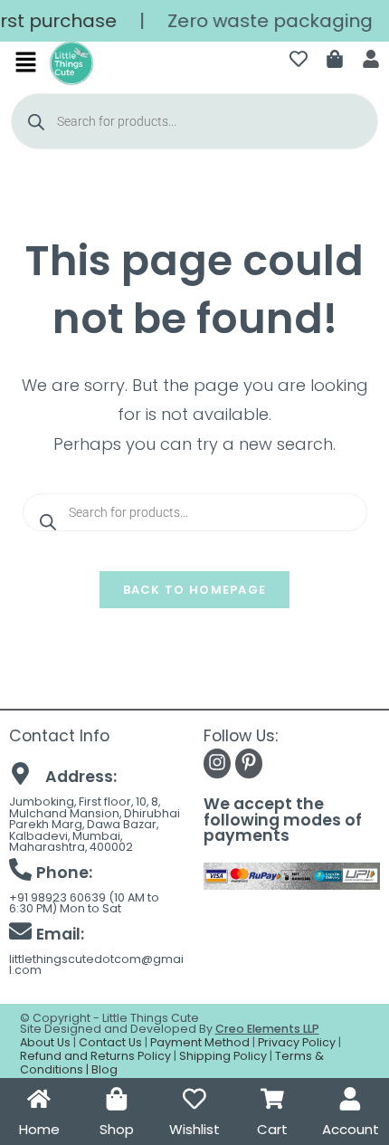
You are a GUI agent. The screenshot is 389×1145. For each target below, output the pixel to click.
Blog (104, 1069)
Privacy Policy (297, 1042)
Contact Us (110, 1042)
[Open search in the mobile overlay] (195, 121)
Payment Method (200, 1042)
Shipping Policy (223, 1056)
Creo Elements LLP (267, 1028)
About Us (45, 1042)
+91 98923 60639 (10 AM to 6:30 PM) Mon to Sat (84, 903)
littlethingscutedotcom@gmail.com (96, 964)
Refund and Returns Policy (95, 1056)
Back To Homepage (195, 589)
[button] (26, 63)
